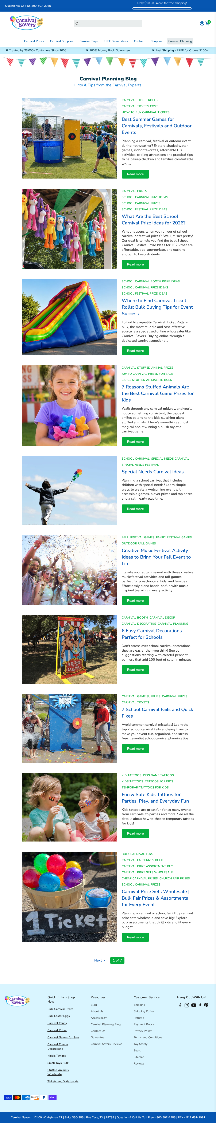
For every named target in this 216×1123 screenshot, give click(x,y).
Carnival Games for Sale (63, 1037)
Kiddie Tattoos (56, 1056)
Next (98, 960)
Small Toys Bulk (58, 1063)
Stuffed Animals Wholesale (58, 1072)
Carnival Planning (180, 41)
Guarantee (97, 1037)
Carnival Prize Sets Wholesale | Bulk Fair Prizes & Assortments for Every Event (155, 898)
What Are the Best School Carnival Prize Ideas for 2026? (153, 219)
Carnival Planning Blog (106, 1024)
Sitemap (139, 1057)
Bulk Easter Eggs (58, 1016)
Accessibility (99, 1018)
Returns (139, 1018)
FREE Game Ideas (116, 41)
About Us (97, 1011)
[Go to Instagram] (186, 1006)
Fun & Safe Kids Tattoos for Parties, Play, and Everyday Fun (155, 797)
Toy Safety (140, 1044)
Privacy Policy (143, 1031)
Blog (94, 1005)
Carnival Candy (57, 1023)
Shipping (139, 1005)
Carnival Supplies (61, 41)
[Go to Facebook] (180, 1006)
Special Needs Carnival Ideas (153, 471)
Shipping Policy (144, 1011)
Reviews (139, 1064)
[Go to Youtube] (193, 1006)
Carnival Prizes (34, 41)
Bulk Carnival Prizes (60, 1009)
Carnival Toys (89, 41)
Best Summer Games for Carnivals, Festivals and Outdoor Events (157, 126)
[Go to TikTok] (200, 1006)
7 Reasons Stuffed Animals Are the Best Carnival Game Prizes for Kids (158, 393)
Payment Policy (144, 1024)
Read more (135, 174)
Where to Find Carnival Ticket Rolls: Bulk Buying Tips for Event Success (157, 307)
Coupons (156, 41)
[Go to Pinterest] (206, 1006)
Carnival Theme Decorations (57, 1046)
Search (138, 1050)
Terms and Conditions (148, 1037)
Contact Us (98, 1031)
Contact (139, 41)
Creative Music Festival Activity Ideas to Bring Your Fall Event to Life (156, 557)
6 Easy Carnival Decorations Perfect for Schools (152, 633)
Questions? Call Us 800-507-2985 (28, 6)
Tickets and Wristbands (62, 1081)
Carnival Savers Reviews (106, 1044)
